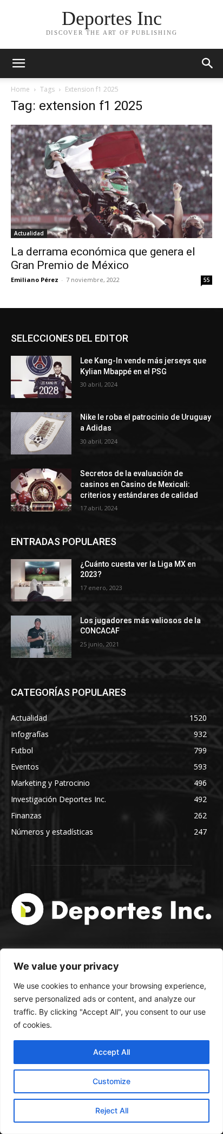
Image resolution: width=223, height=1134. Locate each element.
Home (20, 89)
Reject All (111, 1110)
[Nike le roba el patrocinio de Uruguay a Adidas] (41, 433)
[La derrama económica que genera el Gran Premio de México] (111, 181)
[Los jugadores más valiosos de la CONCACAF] (41, 637)
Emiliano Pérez (34, 280)
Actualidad (29, 233)
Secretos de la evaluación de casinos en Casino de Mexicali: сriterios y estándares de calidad (139, 484)
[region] (111, 1041)
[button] (208, 63)
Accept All (111, 1051)
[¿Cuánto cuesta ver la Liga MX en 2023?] (41, 580)
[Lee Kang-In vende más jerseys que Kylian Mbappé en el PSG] (41, 377)
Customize (111, 1081)
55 (207, 280)
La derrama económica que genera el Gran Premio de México (103, 258)
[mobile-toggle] (18, 63)
